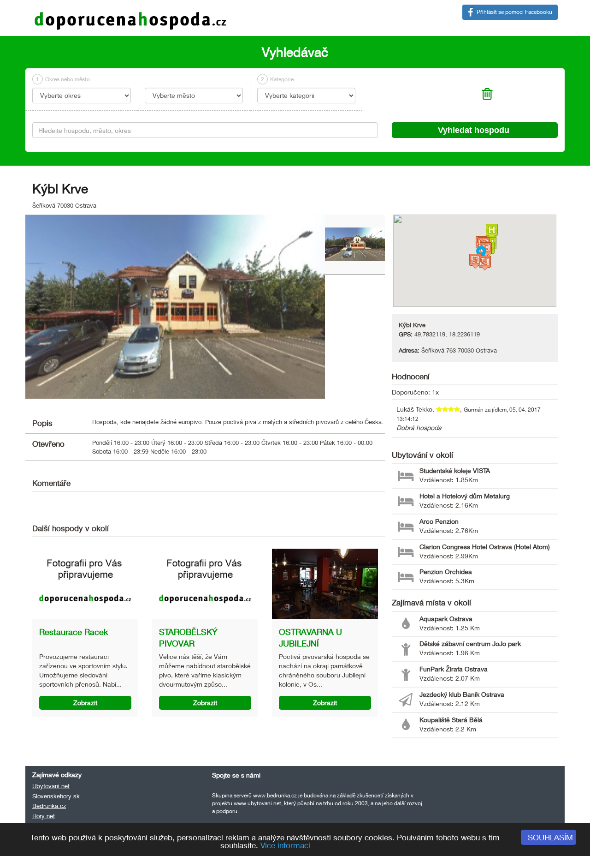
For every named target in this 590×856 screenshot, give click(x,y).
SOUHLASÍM (550, 837)
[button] (34, 307)
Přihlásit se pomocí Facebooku (513, 11)
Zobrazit (85, 702)
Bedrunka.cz (49, 805)
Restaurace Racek (73, 632)
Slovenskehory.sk (56, 796)
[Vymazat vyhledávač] (487, 96)
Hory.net (43, 816)
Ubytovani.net (51, 786)
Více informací (285, 845)
